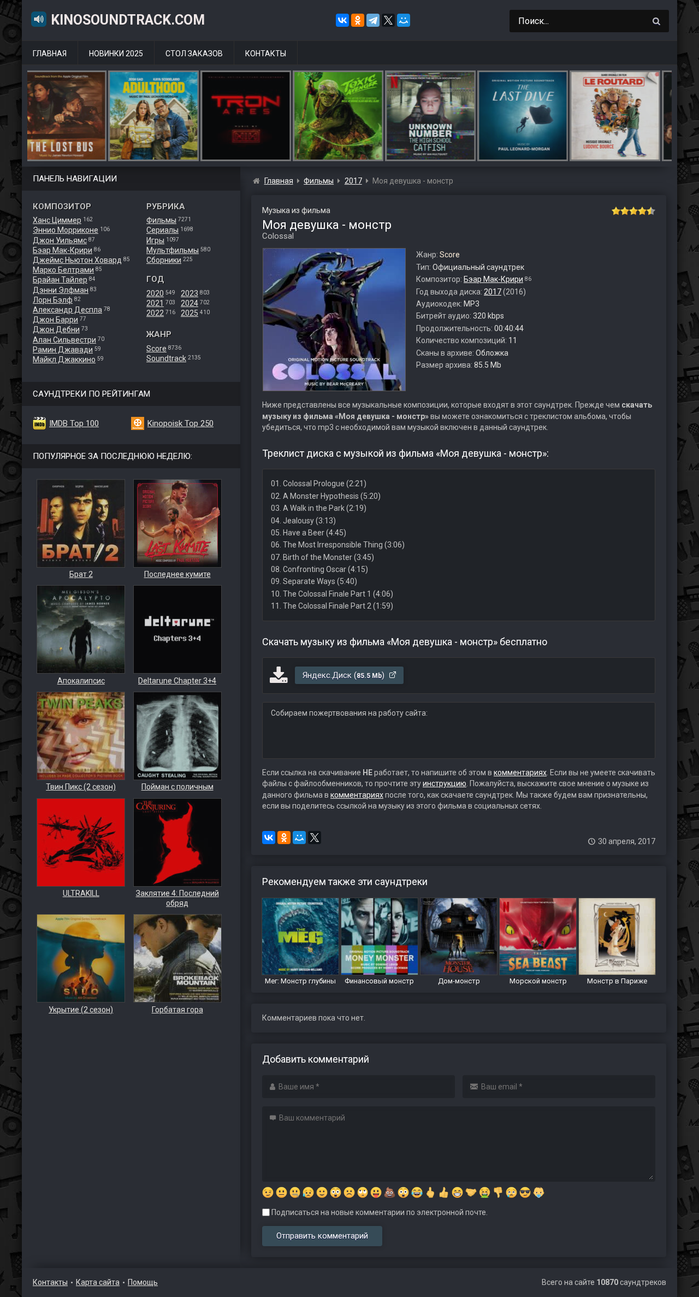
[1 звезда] (616, 211)
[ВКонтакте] (342, 20)
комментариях (520, 772)
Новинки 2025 (116, 53)
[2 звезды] (624, 211)
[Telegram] (373, 20)
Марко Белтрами (63, 270)
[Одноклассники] (357, 20)
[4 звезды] (642, 211)
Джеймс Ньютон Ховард (77, 260)
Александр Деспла (67, 309)
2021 (155, 303)
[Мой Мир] (403, 20)
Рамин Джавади (63, 349)
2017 (492, 291)
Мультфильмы (172, 250)
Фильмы (161, 220)
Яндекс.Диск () (345, 675)
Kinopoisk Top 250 (180, 423)
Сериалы (162, 230)
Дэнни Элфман (60, 290)
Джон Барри (55, 319)
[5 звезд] (651, 211)
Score (156, 348)
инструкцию (444, 783)
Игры (155, 240)
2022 (155, 313)
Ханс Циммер (57, 220)
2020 (155, 293)
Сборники (163, 260)
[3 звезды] (633, 211)
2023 (189, 293)
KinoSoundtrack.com (128, 20)
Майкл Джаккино (64, 359)
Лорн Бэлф (53, 300)
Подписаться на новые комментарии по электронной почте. (379, 1212)
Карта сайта (98, 1282)
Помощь (143, 1282)
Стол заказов (194, 53)
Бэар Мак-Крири (62, 250)
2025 (189, 313)
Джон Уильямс (60, 240)
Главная (50, 53)
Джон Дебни (56, 329)
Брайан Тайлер (60, 279)
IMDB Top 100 (74, 423)
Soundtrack (166, 358)
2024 (189, 303)
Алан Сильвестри (64, 339)
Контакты (265, 53)
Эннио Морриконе (65, 230)
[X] (388, 20)
